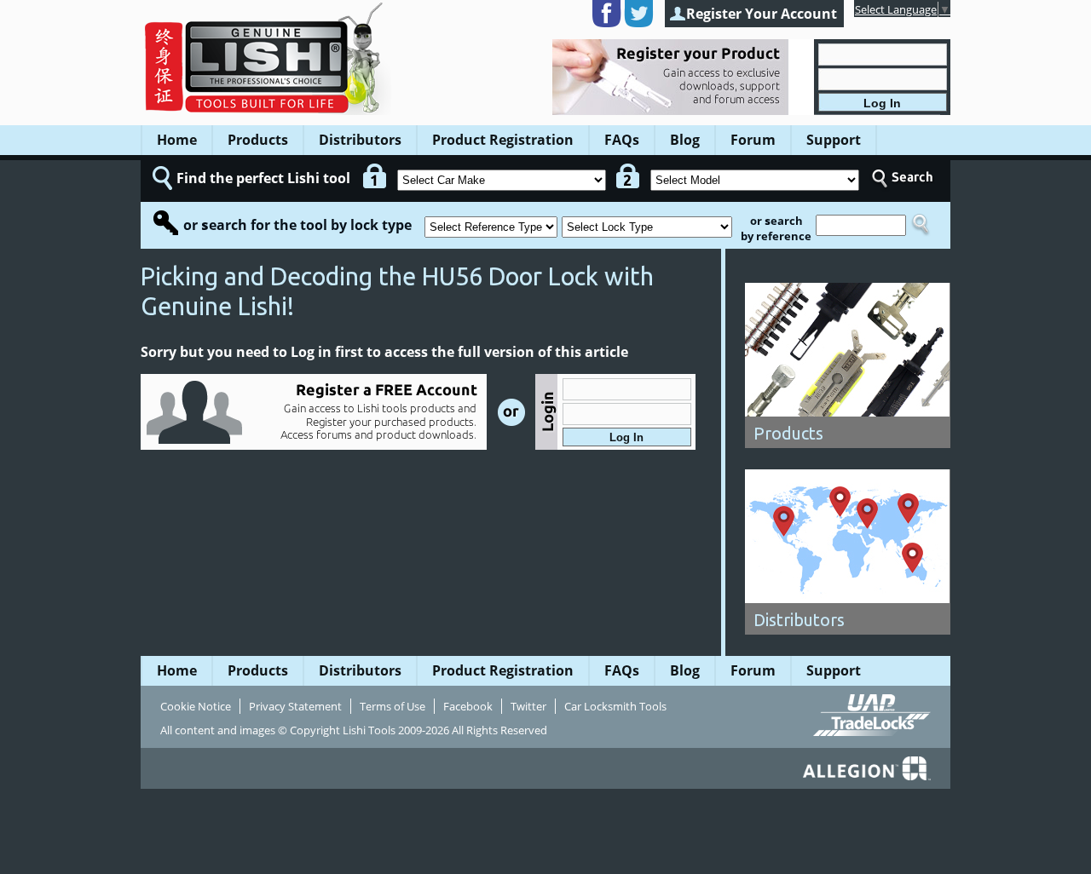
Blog (685, 139)
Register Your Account (761, 13)
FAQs (621, 139)
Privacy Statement (295, 706)
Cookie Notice (195, 706)
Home (177, 139)
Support (833, 139)
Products (258, 139)
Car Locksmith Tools (615, 706)
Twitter (528, 706)
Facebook (468, 706)
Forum (753, 139)
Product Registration (503, 139)
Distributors (360, 139)
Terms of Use (392, 706)
